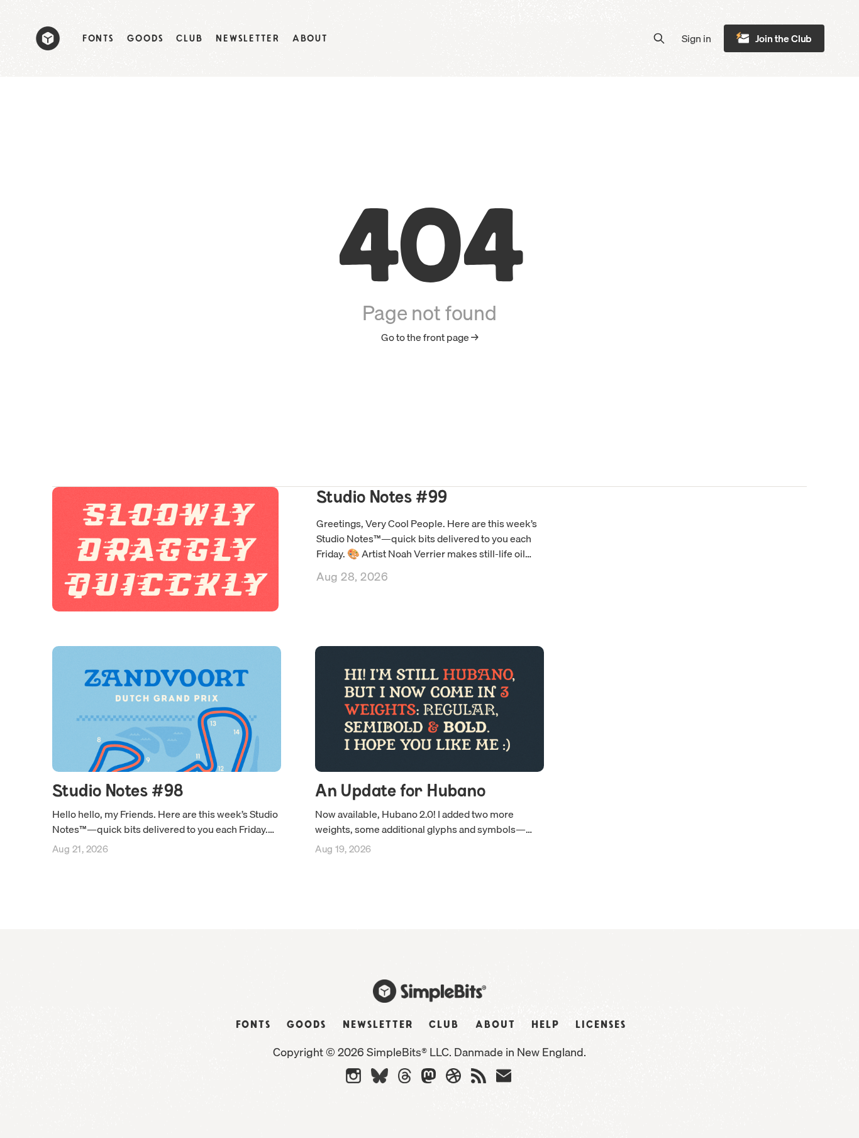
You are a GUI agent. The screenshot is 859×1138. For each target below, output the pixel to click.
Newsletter (248, 38)
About (310, 38)
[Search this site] (659, 38)
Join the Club (783, 38)
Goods (145, 38)
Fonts (98, 38)
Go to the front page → (430, 337)
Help (545, 1025)
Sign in (696, 38)
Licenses (600, 1025)
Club (189, 38)
